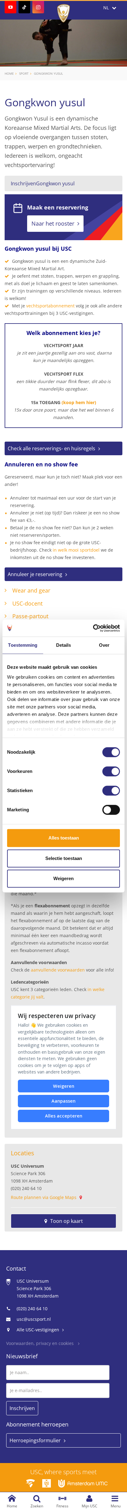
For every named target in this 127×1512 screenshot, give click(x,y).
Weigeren (63, 878)
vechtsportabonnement (50, 306)
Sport (24, 73)
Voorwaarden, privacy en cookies (40, 1343)
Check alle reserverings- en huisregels (51, 448)
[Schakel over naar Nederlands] (109, 7)
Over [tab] (104, 645)
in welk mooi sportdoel (76, 550)
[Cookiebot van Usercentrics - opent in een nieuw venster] (93, 628)
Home (9, 73)
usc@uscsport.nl (34, 1319)
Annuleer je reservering (35, 574)
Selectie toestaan (63, 858)
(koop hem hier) (79, 402)
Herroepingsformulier (35, 1440)
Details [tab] (63, 645)
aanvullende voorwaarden (58, 970)
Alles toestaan (63, 837)
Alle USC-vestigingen (38, 1330)
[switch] (111, 771)
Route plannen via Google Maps (43, 1197)
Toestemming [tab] (22, 645)
